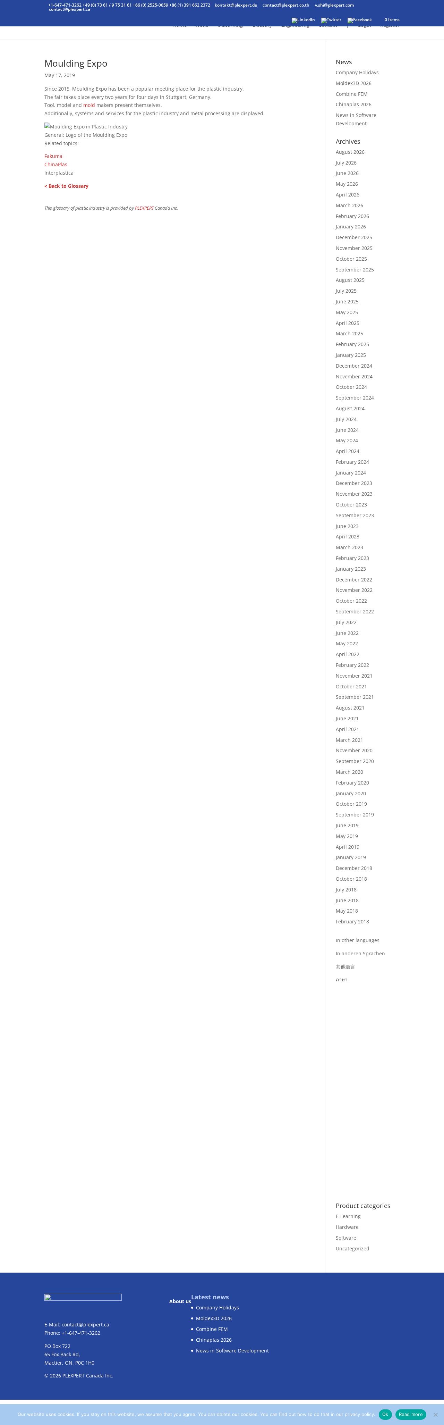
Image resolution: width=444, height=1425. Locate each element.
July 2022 (346, 622)
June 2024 (347, 430)
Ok (385, 1414)
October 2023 (351, 504)
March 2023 (349, 547)
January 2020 (351, 793)
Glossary (262, 25)
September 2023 (355, 515)
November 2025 (354, 248)
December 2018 (354, 868)
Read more (411, 1414)
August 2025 (350, 280)
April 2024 (347, 451)
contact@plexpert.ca (85, 1324)
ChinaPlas (55, 164)
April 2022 (347, 654)
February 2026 (352, 216)
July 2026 (346, 162)
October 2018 (351, 878)
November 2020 (354, 750)
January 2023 (351, 568)
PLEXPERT (144, 208)
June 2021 (347, 718)
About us (180, 1301)
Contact (327, 25)
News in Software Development (232, 1350)
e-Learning (230, 25)
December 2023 (354, 483)
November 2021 (354, 675)
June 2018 (347, 900)
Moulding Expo (76, 63)
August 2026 (350, 152)
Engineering (295, 25)
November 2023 (354, 494)
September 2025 (355, 269)
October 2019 (351, 803)
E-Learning (348, 1216)
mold (89, 105)
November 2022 (354, 590)
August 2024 (350, 408)
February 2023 (352, 558)
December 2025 (354, 237)
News (202, 25)
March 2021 (349, 740)
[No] (435, 1414)
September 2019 (355, 814)
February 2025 (352, 344)
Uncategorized (352, 1248)
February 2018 (352, 921)
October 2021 (351, 686)
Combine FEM (352, 94)
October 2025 (351, 258)
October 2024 (351, 387)
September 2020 (355, 761)
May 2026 (347, 184)
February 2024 (352, 462)
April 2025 (347, 323)
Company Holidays (357, 72)
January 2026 (351, 226)
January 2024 (351, 472)
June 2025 (347, 301)
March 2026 (349, 205)
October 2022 (351, 600)
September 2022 (355, 611)
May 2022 (347, 643)
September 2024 (355, 397)
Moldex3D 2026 (354, 83)
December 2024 (354, 365)
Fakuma (53, 156)
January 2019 (351, 857)
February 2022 (352, 665)
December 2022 (354, 579)
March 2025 (349, 333)
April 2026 (347, 194)
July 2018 (346, 889)
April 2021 (347, 729)
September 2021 (355, 697)
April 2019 (347, 847)
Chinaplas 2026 (354, 104)
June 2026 (347, 173)
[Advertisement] (368, 1088)
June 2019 (347, 825)
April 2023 (347, 536)
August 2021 (350, 707)
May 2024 (347, 440)
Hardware (347, 1227)
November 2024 (354, 376)
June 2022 (347, 633)
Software (346, 1237)
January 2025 (351, 355)
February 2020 (352, 782)
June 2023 (347, 526)
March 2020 (349, 772)
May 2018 (347, 910)
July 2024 (346, 419)
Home (179, 25)
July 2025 (346, 290)
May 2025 (347, 312)
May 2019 (347, 836)
